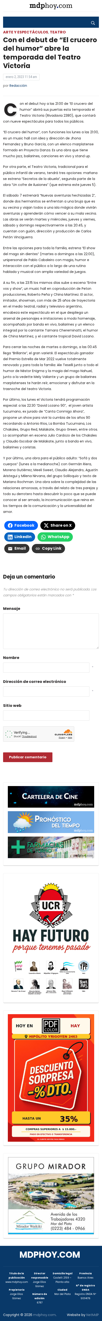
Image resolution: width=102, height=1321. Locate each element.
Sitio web (12, 705)
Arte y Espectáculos (25, 32)
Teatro (58, 32)
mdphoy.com (49, 1255)
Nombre (11, 657)
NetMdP (92, 1314)
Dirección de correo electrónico (34, 681)
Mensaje (11, 608)
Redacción (18, 85)
